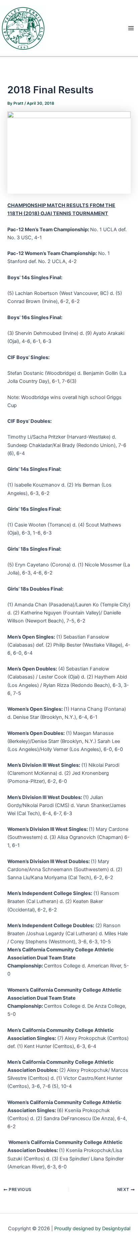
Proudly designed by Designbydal (92, 1229)
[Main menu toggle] (131, 28)
